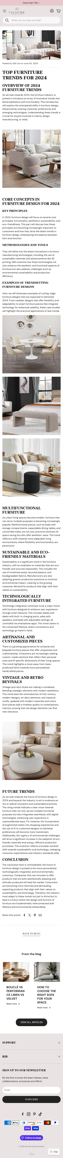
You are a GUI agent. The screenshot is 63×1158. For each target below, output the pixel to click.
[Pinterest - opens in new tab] (34, 1114)
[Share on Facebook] (24, 915)
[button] (31, 20)
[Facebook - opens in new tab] (22, 1114)
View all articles (31, 1022)
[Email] (40, 915)
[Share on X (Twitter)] (29, 915)
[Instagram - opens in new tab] (28, 1114)
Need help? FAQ (30, 3)
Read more (11, 1003)
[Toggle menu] (4, 11)
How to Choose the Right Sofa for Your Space (46, 994)
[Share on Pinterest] (34, 915)
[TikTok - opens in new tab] (40, 1114)
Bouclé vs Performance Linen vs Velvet (15, 993)
